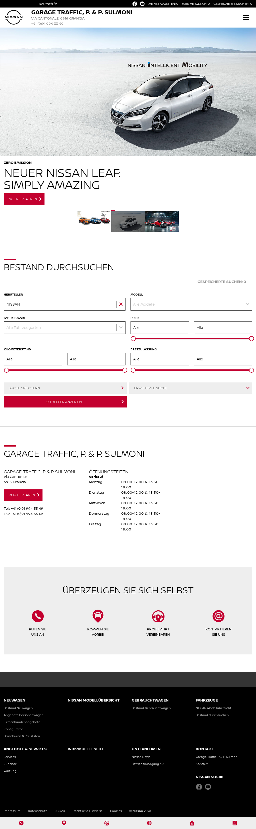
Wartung (10, 771)
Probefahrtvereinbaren (158, 632)
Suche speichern (24, 387)
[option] (128, 119)
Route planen (22, 494)
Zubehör (10, 764)
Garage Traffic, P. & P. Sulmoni (217, 757)
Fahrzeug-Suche (174, 281)
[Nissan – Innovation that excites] (14, 14)
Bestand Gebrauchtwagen (151, 708)
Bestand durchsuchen (212, 715)
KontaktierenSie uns (219, 632)
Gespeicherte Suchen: (233, 4)
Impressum (12, 811)
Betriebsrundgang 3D (148, 764)
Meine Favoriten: (163, 4)
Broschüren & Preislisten (22, 736)
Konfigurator (13, 729)
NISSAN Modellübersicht (213, 708)
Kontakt (202, 764)
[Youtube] (142, 4)
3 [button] (162, 221)
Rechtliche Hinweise (87, 811)
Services (10, 757)
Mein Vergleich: (196, 4)
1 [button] (94, 221)
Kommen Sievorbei (98, 632)
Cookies (116, 811)
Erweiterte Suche (151, 387)
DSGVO (59, 811)
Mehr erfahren (23, 198)
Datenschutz (37, 811)
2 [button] (128, 221)
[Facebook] (134, 4)
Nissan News (141, 757)
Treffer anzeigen (64, 401)
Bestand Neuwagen (18, 708)
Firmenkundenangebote (22, 722)
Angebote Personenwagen (24, 715)
